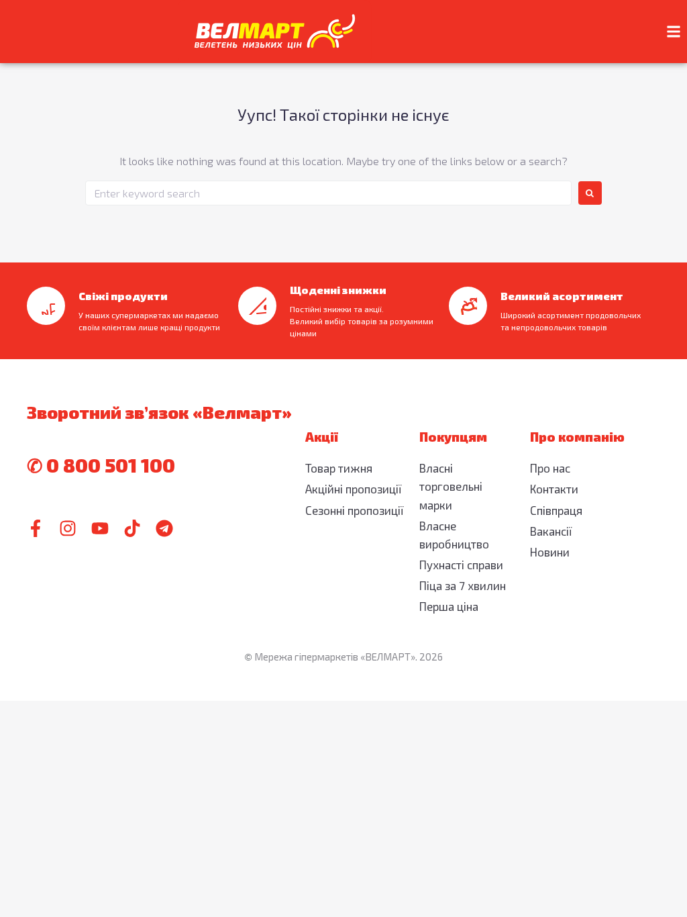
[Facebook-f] (35, 528)
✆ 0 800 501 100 (101, 465)
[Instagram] (67, 528)
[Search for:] (328, 193)
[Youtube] (100, 528)
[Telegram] (164, 528)
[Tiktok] (132, 528)
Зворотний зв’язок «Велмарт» (159, 411)
